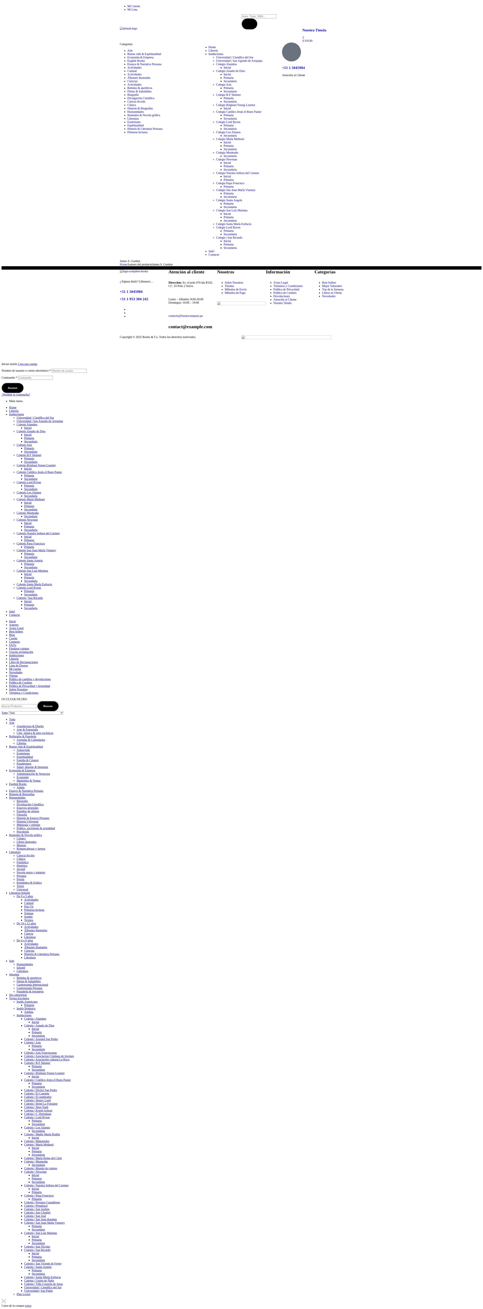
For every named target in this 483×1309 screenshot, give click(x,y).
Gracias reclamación (21, 652)
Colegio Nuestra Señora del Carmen (38, 533)
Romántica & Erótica (29, 882)
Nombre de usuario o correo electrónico (26, 370)
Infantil (21, 967)
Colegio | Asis (32, 1042)
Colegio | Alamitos (35, 1018)
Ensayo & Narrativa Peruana (26, 790)
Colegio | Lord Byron (37, 1117)
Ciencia (28, 933)
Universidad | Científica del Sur (35, 417)
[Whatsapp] (256, 7)
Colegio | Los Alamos (37, 1127)
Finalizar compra (19, 648)
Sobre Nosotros (18, 689)
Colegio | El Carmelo (36, 1093)
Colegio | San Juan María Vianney (44, 1222)
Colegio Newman (27, 519)
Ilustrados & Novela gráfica (25, 835)
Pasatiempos (24, 763)
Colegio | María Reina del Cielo (43, 1158)
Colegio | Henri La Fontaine (41, 1103)
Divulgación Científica (30, 804)
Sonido (28, 916)
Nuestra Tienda (314, 30)
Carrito (13, 638)
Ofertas (13, 675)
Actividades (31, 899)
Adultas (28, 1011)
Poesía (20, 879)
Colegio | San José (35, 1216)
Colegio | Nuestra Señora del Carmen (46, 1185)
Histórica (22, 865)
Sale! (12, 611)
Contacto (14, 615)
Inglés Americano (27, 1001)
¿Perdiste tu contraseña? (16, 394)
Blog (12, 635)
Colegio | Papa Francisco (39, 1195)
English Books (18, 784)
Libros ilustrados (26, 841)
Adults (21, 787)
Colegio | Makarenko (36, 1141)
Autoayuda (23, 750)
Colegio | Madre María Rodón (42, 1134)
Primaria (29, 438)
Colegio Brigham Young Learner (36, 465)
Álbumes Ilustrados (35, 930)
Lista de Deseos (18, 665)
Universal (22, 889)
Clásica (21, 858)
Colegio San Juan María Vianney (36, 550)
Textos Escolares (19, 998)
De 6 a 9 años (25, 940)
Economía (23, 777)
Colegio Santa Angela (30, 560)
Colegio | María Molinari (39, 1144)
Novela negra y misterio (31, 872)
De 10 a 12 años (26, 923)
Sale (11, 960)
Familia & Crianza (27, 760)
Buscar (47, 706)
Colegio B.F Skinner (29, 455)
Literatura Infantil (19, 892)
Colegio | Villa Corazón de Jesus (43, 1284)
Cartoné (29, 903)
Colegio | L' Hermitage (37, 1114)
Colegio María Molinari (31, 499)
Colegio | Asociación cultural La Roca (46, 1059)
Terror (20, 886)
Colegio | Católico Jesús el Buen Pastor (47, 1080)
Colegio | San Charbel (37, 1212)
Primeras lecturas (34, 909)
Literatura (15, 852)
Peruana (21, 875)
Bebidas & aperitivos (29, 977)
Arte (11, 722)
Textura (28, 920)
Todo (12, 719)
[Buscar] (249, 23)
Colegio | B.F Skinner (37, 1063)
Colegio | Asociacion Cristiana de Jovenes (49, 1056)
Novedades (15, 672)
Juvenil (21, 869)
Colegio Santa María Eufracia (34, 584)
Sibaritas (14, 974)
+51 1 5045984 (293, 68)
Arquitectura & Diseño (30, 726)
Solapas (28, 913)
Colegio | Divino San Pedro (40, 1090)
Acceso (12, 387)
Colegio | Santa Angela (38, 1267)
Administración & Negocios (33, 773)
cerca (28, 1305)
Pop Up (28, 906)
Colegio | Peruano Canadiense (42, 1202)
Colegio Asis (24, 444)
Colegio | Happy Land (37, 1100)
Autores (13, 624)
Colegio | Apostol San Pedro (41, 1039)
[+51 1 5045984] (291, 52)
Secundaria (30, 441)
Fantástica (22, 862)
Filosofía (22, 814)
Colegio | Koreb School (38, 1110)
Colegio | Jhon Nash (36, 1107)
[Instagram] (266, 7)
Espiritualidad (25, 756)
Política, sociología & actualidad (36, 828)
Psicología (23, 831)
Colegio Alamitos (27, 424)
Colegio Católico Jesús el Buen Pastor (39, 472)
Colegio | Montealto (36, 1161)
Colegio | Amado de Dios (39, 1025)
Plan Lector (23, 1294)
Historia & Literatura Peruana (41, 954)
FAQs (12, 645)
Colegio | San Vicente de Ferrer (43, 1263)
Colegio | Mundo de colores (40, 1168)
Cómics (21, 838)
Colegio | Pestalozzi (36, 1205)
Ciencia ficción (26, 855)
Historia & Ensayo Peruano (33, 818)
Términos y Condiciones (23, 692)
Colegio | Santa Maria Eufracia (42, 1277)
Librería (13, 410)
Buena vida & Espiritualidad (26, 746)
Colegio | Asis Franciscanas (40, 1052)
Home (123, 264)
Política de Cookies (20, 682)
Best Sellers (16, 631)
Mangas (21, 845)
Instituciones (16, 414)
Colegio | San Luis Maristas (40, 1233)
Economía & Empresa (22, 770)
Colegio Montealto (28, 512)
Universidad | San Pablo (38, 1290)
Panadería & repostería (30, 991)
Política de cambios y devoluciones (30, 679)
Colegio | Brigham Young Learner (44, 1073)
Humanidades (17, 797)
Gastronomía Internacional (32, 984)
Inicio (12, 621)
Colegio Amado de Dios (31, 431)
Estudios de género (28, 811)
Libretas (21, 743)
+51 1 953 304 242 (134, 299)
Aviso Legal (16, 628)
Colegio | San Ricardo (30, 598)
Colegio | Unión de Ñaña (39, 1280)
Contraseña (9, 377)
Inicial (28, 427)
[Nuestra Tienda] (307, 19)
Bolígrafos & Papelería (22, 736)
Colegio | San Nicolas (37, 1246)
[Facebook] (246, 7)
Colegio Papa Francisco (31, 543)
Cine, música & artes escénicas (35, 733)
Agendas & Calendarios (31, 739)
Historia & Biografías (22, 794)
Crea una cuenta (27, 364)
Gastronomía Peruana (29, 988)
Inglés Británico (26, 1008)
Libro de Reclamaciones (23, 662)
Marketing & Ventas (29, 780)
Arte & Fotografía (27, 729)
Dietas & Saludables (29, 981)
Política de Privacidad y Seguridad (29, 686)
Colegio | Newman (35, 1171)
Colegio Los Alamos (29, 492)
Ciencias (29, 950)
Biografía (22, 801)
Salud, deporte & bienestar (32, 767)
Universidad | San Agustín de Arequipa (40, 421)
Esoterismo (23, 753)
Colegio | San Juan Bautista (40, 1219)
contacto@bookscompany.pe (185, 315)
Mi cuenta (15, 669)
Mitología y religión (28, 824)
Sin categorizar (18, 994)
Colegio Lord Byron (29, 482)
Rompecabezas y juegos (31, 848)
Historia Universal (27, 821)
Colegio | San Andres (36, 1209)
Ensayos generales (27, 807)
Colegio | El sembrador (38, 1097)
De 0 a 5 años (25, 896)
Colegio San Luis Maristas (32, 570)
